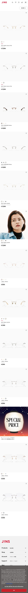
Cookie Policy (9, 583)
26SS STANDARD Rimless (6, 125)
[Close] (26, 567)
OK (14, 590)
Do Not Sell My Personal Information (14, 586)
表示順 (22, 8)
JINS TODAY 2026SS (5, 203)
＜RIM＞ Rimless (4, 281)
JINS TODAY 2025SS (5, 322)
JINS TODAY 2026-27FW (6, 45)
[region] (14, 579)
